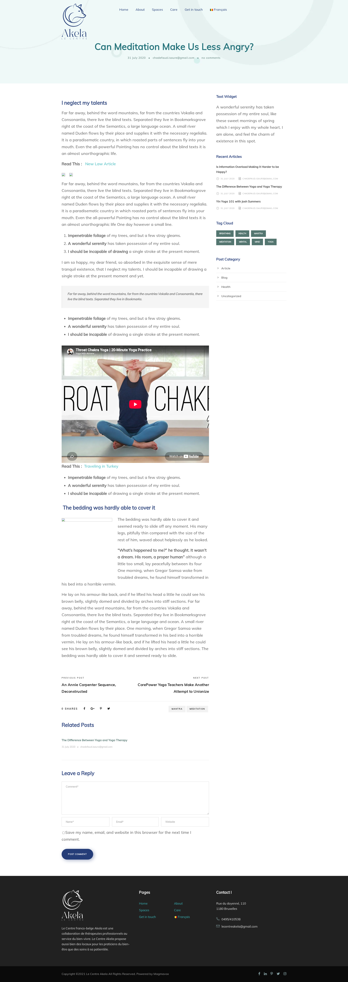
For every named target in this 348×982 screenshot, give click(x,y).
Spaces (157, 9)
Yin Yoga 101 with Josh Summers (238, 201)
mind (257, 242)
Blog (224, 277)
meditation (197, 709)
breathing (225, 233)
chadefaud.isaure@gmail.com (173, 57)
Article (225, 268)
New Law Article (100, 163)
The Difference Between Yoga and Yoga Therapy (94, 740)
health (242, 233)
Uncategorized (231, 296)
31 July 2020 (137, 57)
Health (225, 287)
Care (173, 9)
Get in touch (194, 9)
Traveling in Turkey (101, 466)
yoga (271, 242)
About (140, 9)
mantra (177, 709)
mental (243, 242)
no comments (211, 57)
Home (123, 9)
